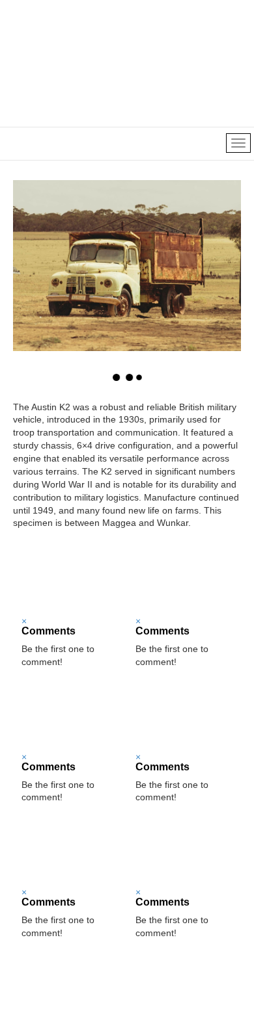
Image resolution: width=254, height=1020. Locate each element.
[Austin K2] (70, 579)
